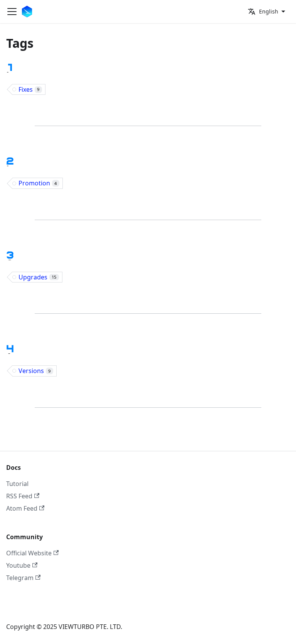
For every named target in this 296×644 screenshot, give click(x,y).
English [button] (268, 11)
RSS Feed (19, 496)
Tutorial (17, 483)
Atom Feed (21, 508)
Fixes (28, 89)
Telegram (20, 577)
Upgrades (37, 277)
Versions (34, 371)
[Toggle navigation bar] (12, 11)
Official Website (29, 553)
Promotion (37, 183)
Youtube (18, 565)
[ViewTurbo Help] (28, 11)
